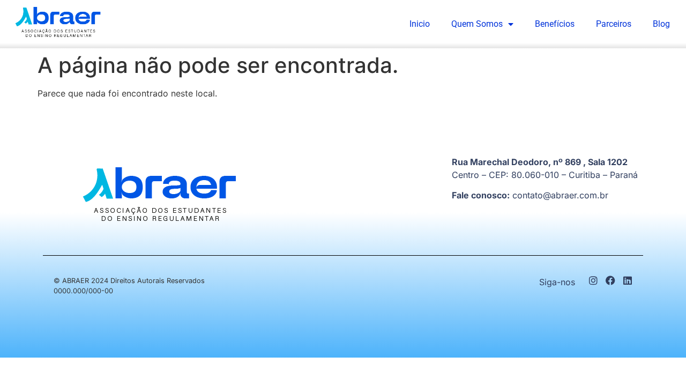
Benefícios (555, 24)
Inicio (419, 24)
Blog (661, 24)
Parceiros (613, 24)
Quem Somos (477, 24)
